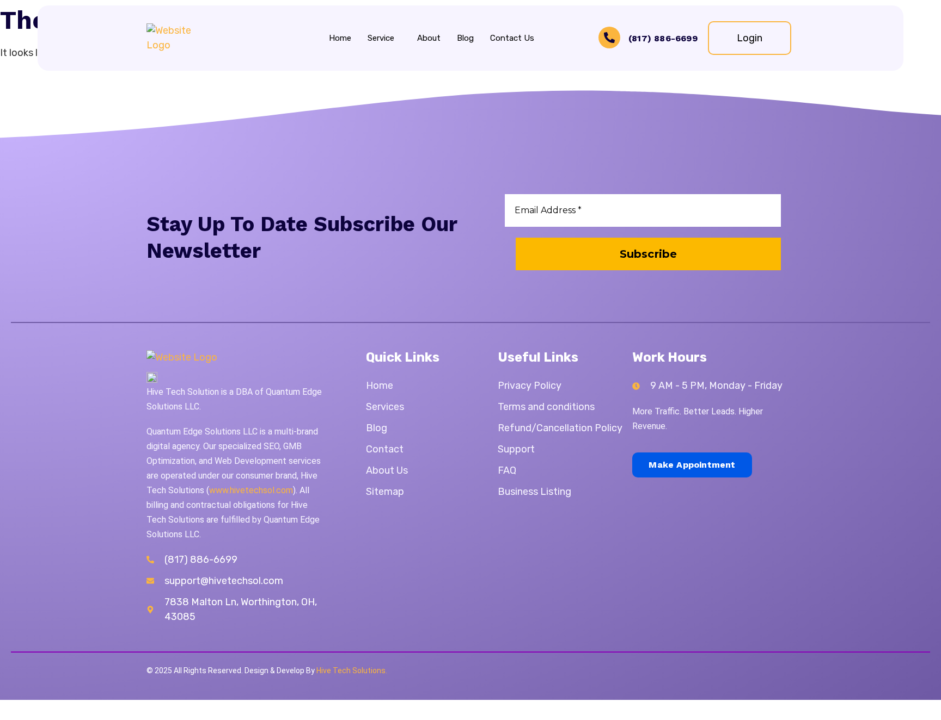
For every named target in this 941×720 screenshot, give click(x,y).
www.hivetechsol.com (251, 490)
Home (340, 38)
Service (381, 38)
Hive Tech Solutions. (351, 670)
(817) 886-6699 (663, 38)
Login (749, 38)
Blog (465, 38)
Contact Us (512, 38)
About (429, 38)
